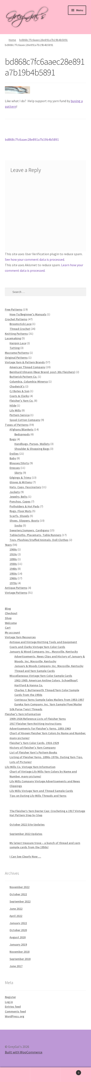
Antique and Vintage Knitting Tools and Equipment (43, 642)
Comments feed (15, 1011)
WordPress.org (14, 1016)
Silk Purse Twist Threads (26, 709)
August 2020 (18, 937)
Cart (8, 627)
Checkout (11, 613)
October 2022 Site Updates (27, 824)
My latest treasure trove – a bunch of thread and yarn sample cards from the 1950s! (45, 845)
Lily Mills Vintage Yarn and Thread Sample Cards (41, 791)
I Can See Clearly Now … (25, 856)
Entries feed (13, 1006)
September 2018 (20, 959)
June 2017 (16, 966)
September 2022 (20, 901)
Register (10, 997)
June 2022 (16, 909)
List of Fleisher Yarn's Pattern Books (33, 752)
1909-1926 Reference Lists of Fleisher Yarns (38, 719)
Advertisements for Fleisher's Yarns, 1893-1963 (40, 728)
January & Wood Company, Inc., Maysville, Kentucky (44, 651)
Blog (8, 608)
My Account (15, 1075)
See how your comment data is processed (34, 259)
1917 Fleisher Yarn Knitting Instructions (36, 724)
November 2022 (19, 887)
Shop (8, 618)
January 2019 (18, 944)
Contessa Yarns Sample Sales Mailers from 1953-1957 (49, 700)
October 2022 (18, 894)
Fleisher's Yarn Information (23, 714)
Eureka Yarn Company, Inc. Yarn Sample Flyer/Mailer (48, 704)
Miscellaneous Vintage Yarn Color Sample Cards (41, 676)
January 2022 (18, 923)
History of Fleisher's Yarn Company (33, 747)
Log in (9, 1002)
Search (45, 1075)
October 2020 (18, 930)
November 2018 (19, 952)
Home (12, 40)
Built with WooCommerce (23, 1052)
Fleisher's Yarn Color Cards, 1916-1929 (34, 743)
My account (12, 632)
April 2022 (16, 916)
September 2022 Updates (26, 834)
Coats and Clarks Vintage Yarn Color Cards (37, 647)
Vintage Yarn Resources (20, 637)
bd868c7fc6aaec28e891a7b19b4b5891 (43, 40)
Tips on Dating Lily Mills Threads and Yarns (38, 796)
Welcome (11, 623)
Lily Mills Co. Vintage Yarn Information (30, 767)
